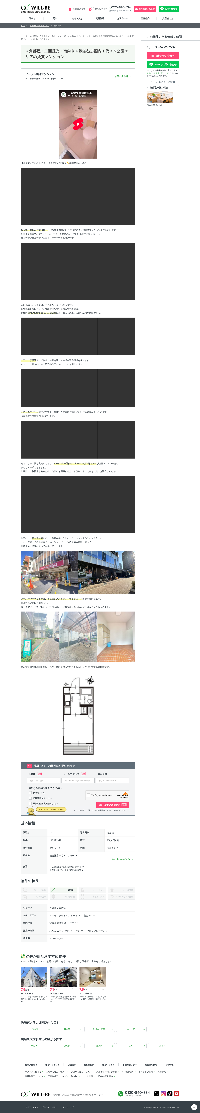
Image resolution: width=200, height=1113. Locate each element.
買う (55, 18)
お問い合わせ (171, 8)
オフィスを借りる (33, 1071)
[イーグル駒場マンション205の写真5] (40, 336)
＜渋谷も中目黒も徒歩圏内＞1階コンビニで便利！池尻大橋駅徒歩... (63, 999)
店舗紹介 (145, 18)
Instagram (163, 1093)
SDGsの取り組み (105, 1076)
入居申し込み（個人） (56, 1071)
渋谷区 (67, 1046)
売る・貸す (77, 18)
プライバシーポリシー (50, 1107)
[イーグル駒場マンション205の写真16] (49, 572)
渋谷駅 (35, 1029)
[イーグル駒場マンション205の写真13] (116, 439)
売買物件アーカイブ (57, 1076)
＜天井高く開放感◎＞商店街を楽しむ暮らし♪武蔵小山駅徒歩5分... (93, 997)
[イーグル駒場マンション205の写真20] (116, 636)
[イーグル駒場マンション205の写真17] (106, 572)
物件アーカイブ (32, 1107)
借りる (32, 18)
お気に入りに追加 (165, 82)
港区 (131, 1046)
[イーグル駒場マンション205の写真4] (106, 271)
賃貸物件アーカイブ (34, 1076)
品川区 (162, 1046)
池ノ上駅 (131, 1029)
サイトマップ (68, 1107)
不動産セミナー (130, 1064)
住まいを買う (108, 1064)
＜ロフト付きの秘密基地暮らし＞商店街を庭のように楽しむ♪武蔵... (34, 999)
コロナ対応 (88, 1076)
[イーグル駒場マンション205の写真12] (78, 439)
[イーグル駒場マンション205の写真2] (106, 196)
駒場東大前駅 (99, 1029)
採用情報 (162, 1071)
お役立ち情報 (151, 1064)
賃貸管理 (100, 18)
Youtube (176, 1093)
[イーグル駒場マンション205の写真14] (49, 504)
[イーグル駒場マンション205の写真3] (49, 271)
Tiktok (169, 1093)
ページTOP (194, 1107)
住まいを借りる (52, 1064)
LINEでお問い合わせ (165, 64)
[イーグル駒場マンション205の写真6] (78, 336)
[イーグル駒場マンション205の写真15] (106, 504)
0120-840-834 (121, 7)
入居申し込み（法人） (81, 1071)
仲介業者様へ (128, 1071)
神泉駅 (67, 1029)
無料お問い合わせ (147, 9)
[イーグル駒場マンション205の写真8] (40, 387)
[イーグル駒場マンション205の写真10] (116, 387)
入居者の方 (167, 18)
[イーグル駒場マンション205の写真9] (78, 387)
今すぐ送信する (114, 804)
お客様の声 (122, 18)
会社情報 (169, 1064)
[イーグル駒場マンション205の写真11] (40, 439)
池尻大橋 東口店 (154, 104)
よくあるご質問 (146, 1071)
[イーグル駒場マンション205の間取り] (78, 715)
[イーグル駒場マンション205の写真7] (116, 336)
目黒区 (99, 1046)
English (74, 1076)
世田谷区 (35, 1046)
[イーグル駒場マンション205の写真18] (40, 636)
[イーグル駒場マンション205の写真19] (78, 636)
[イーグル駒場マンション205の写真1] (49, 196)
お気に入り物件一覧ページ (157, 73)
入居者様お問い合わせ (106, 1071)
